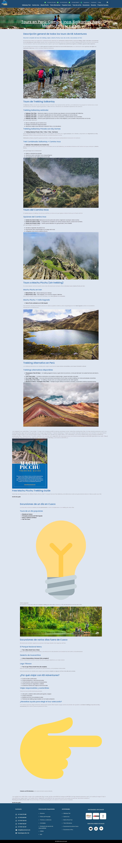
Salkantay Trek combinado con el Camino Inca (37, 144)
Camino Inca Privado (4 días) (33, 223)
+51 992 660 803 (22, 817)
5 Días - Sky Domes (53, 132)
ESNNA (42, 831)
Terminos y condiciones (45, 820)
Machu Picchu (45, 5)
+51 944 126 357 (22, 827)
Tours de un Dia (77, 5)
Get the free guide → (17, 802)
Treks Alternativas (55, 5)
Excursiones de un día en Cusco (70, 826)
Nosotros (93, 5)
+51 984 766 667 (22, 823)
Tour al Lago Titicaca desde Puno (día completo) (34, 666)
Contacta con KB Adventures (27, 791)
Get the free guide (16, 496)
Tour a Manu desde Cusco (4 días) (31, 650)
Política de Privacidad (45, 816)
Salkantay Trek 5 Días (31, 118)
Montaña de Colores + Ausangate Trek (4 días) (37, 381)
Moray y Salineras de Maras (29, 517)
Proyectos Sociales (103, 5)
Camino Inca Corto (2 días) (32, 220)
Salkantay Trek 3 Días (31, 115)
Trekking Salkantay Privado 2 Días (34, 132)
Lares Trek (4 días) (30, 376)
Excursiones (86, 5)
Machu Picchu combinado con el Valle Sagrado (37, 303)
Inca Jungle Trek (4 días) (32, 378)
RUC (41, 834)
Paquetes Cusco (66, 5)
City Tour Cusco (26, 519)
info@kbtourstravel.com (24, 830)
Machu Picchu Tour (67, 820)
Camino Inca (35, 5)
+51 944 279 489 (22, 814)
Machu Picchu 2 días (31, 294)
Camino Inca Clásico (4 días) (33, 221)
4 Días (45, 132)
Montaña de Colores (27, 514)
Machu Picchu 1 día (30, 293)
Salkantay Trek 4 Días (31, 116)
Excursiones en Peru (68, 829)
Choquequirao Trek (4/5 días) (33, 373)
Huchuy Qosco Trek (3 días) (33, 380)
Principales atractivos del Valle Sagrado (32, 516)
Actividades (43, 823)
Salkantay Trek (26, 5)
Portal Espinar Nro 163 (23, 833)
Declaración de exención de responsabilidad (46, 827)
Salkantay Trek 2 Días (31, 113)
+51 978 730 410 (22, 820)
